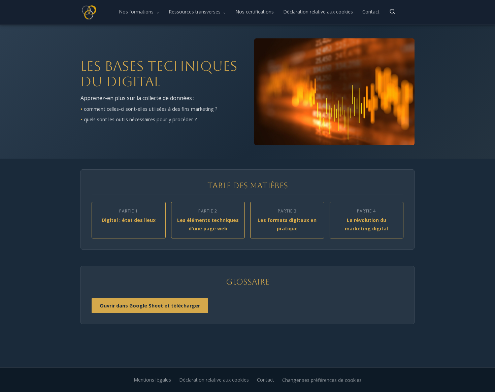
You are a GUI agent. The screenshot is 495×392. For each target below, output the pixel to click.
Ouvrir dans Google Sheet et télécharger (150, 305)
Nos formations (139, 11)
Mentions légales (152, 380)
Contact (371, 11)
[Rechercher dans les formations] (392, 11)
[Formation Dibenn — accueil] (88, 12)
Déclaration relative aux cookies (318, 11)
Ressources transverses (197, 11)
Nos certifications (254, 11)
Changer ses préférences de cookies (322, 380)
